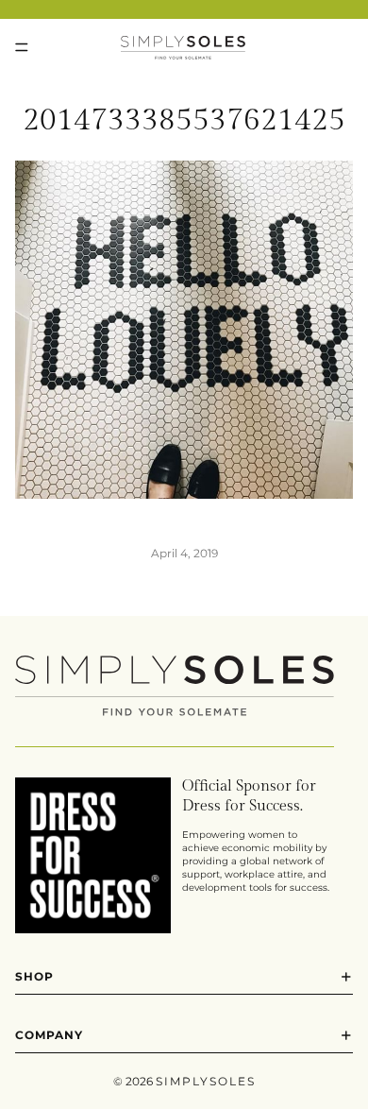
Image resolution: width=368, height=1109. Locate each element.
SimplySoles (206, 1081)
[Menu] (21, 47)
